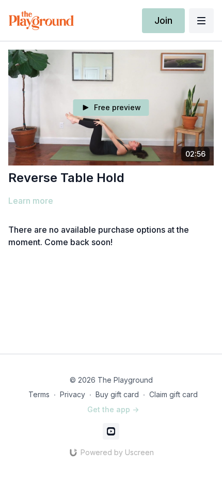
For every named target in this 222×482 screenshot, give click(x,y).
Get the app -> (113, 409)
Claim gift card (173, 394)
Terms (39, 394)
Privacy (72, 394)
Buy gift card (117, 394)
